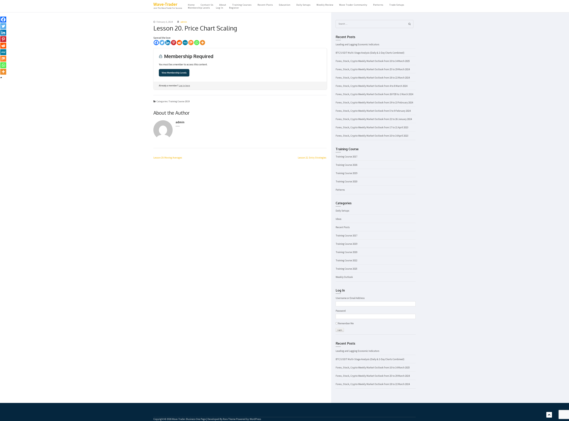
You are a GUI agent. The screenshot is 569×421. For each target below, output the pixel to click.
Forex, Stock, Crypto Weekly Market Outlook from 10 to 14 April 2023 (372, 135)
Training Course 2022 (346, 260)
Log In (219, 7)
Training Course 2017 (346, 156)
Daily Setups (303, 4)
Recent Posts (265, 4)
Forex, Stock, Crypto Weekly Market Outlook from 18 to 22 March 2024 (373, 77)
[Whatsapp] (196, 42)
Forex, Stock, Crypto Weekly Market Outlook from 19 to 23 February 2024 (374, 102)
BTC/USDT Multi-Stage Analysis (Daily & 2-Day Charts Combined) (370, 52)
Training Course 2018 (346, 165)
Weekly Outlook (344, 277)
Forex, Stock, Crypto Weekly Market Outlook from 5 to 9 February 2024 (373, 110)
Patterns (378, 4)
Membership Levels (199, 7)
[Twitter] (162, 42)
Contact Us (207, 4)
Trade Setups (396, 4)
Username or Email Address (350, 298)
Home (191, 4)
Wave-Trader (165, 4)
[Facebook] (156, 42)
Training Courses (242, 4)
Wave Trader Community (353, 4)
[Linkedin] (167, 42)
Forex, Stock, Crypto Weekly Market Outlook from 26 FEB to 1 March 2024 (374, 94)
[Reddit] (179, 42)
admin (183, 21)
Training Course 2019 (179, 101)
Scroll (549, 415)
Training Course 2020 (346, 181)
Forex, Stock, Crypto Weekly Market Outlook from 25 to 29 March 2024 (373, 69)
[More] (202, 42)
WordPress (255, 419)
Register (234, 7)
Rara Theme (229, 419)
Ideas (338, 219)
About (222, 4)
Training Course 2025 (346, 268)
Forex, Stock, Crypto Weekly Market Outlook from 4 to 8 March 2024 (371, 86)
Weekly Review (325, 4)
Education (284, 4)
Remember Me (346, 323)
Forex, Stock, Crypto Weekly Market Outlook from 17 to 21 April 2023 (372, 127)
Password (341, 310)
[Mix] (191, 42)
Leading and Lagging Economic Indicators (357, 44)
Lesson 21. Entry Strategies (312, 157)
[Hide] (1, 77)
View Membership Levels (174, 72)
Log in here (184, 85)
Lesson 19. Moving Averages (167, 157)
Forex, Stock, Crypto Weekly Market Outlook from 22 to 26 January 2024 (374, 119)
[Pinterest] (173, 42)
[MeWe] (185, 42)
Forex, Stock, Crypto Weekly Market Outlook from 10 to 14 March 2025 (373, 61)
